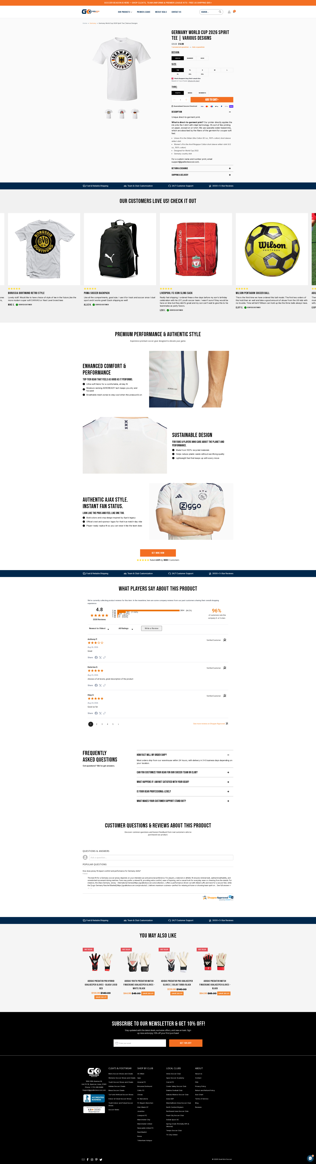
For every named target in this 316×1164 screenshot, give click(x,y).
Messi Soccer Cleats (116, 1090)
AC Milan (140, 1074)
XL (178, 74)
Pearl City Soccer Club (175, 1115)
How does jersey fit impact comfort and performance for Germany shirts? (112, 871)
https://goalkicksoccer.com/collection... (149, 883)
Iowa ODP (170, 1099)
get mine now (158, 552)
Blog (196, 1103)
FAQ (196, 1082)
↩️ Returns (271, 1143)
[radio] (158, 610)
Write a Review (151, 628)
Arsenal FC (141, 1082)
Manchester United (144, 1124)
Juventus (140, 1111)
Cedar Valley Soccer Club (176, 1086)
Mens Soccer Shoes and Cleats (121, 1074)
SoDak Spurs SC (172, 1120)
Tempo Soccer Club (174, 1130)
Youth (177, 93)
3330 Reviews (102, 619)
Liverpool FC (142, 1115)
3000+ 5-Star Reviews (222, 186)
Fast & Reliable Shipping (97, 186)
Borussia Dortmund (144, 1086)
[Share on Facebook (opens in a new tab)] (96, 658)
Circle (177, 58)
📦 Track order (303, 1137)
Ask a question (198, 47)
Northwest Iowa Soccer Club (177, 1111)
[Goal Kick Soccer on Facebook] (88, 1159)
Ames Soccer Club (173, 1074)
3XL (202, 74)
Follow (85, 874)
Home (85, 23)
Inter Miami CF (142, 1107)
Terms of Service (201, 1099)
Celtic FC (140, 1090)
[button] (89, 888)
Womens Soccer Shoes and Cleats (122, 1078)
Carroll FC (170, 1082)
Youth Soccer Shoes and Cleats (121, 1082)
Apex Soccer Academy (175, 1078)
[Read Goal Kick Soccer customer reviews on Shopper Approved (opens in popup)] (94, 1109)
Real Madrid (142, 1132)
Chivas (140, 1095)
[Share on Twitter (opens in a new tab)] (100, 657)
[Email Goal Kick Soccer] (83, 1159)
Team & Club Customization (140, 186)
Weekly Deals (161, 12)
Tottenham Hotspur (144, 1140)
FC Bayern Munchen (145, 1103)
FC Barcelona (142, 1099)
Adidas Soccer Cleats (117, 1086)
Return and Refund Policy (205, 1090)
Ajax (139, 1078)
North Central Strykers (174, 1107)
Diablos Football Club (174, 1090)
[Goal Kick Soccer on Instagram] (92, 1159)
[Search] (220, 12)
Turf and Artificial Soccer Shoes (121, 1095)
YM (178, 70)
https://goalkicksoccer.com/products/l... (132, 885)
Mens (190, 93)
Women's (202, 93)
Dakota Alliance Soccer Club (177, 1095)
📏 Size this (271, 1137)
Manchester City (143, 1120)
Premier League (143, 12)
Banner (190, 58)
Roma (139, 1136)
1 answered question (180, 47)
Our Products (124, 12)
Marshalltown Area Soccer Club (178, 1103)
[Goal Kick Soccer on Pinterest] (96, 1159)
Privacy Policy (200, 1086)
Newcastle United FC (145, 1128)
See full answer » (224, 885)
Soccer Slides (114, 1110)
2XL (190, 74)
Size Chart (199, 1095)
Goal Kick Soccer (225, 1159)
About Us (198, 1074)
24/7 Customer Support (182, 186)
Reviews (198, 1107)
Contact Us (176, 12)
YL (190, 70)
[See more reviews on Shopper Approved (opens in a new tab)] (104, 658)
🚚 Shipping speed (287, 1137)
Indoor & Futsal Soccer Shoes (120, 1099)
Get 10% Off (186, 1043)
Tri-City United (171, 1135)
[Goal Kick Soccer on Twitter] (101, 1159)
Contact (198, 1078)
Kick (202, 58)
